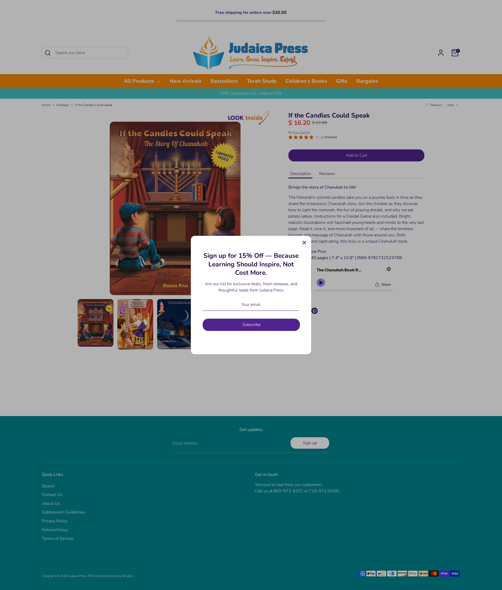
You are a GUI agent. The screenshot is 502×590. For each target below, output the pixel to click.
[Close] (304, 242)
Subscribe (251, 325)
